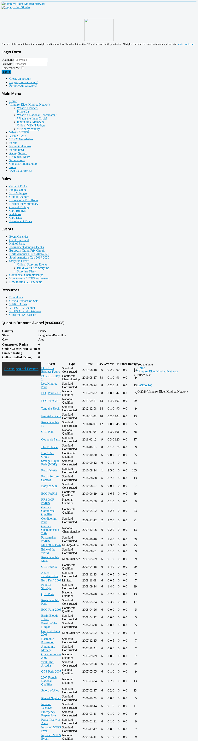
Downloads (16, 297)
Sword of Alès (50, 690)
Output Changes (19, 196)
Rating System (18, 153)
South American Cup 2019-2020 (29, 257)
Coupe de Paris (50, 439)
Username (8, 59)
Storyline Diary (26, 271)
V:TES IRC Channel (22, 307)
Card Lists (15, 217)
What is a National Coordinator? (36, 115)
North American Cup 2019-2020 (29, 254)
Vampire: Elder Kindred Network (29, 104)
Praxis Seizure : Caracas (50, 478)
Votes (12, 167)
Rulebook (15, 214)
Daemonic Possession (47, 640)
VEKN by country (28, 129)
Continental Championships (26, 275)
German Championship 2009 (50, 530)
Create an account (20, 78)
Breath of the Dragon (49, 625)
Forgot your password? (23, 85)
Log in (6, 71)
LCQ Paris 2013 (51, 400)
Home (13, 101)
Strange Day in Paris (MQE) (50, 462)
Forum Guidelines (20, 146)
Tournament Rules (20, 221)
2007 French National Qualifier (49, 681)
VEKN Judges (18, 193)
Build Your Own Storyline (33, 268)
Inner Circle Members (30, 122)
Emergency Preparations (48, 713)
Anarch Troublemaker (49, 574)
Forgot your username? (23, 82)
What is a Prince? (27, 108)
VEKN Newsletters (21, 139)
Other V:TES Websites (23, 314)
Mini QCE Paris (51, 545)
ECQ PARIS (49, 493)
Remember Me (11, 68)
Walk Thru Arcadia (47, 663)
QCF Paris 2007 (51, 671)
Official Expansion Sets (23, 300)
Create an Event (19, 240)
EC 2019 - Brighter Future (50, 369)
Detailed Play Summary (23, 203)
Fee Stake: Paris (51, 416)
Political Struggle (46, 586)
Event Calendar (18, 236)
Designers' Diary (19, 156)
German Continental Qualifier (48, 511)
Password (8, 63)
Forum (13, 142)
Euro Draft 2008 (51, 580)
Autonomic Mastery (48, 648)
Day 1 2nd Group (47, 455)
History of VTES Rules (23, 200)
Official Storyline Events (32, 264)
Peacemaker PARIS (48, 539)
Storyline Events (19, 261)
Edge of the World (48, 551)
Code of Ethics (18, 186)
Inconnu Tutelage (46, 706)
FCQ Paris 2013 (51, 393)
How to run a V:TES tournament (29, 278)
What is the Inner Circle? (32, 118)
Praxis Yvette (49, 470)
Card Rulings (17, 210)
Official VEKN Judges (31, 125)
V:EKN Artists (18, 304)
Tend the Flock (50, 408)
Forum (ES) (16, 149)
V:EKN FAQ (17, 135)
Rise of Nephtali (51, 698)
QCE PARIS (49, 566)
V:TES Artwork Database (25, 311)
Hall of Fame (17, 243)
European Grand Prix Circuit (26, 250)
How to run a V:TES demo (25, 281)
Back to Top (144, 385)
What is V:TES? (19, 132)
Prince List (23, 111)
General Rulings (19, 207)
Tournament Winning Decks (26, 247)
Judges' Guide (17, 189)
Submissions (17, 160)
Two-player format (20, 170)
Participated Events (21, 368)
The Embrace (49, 447)
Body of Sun (49, 485)
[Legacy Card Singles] (16, 7)
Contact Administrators (23, 163)
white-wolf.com (186, 44)
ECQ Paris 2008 (51, 609)
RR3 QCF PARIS (47, 501)
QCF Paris (47, 431)
